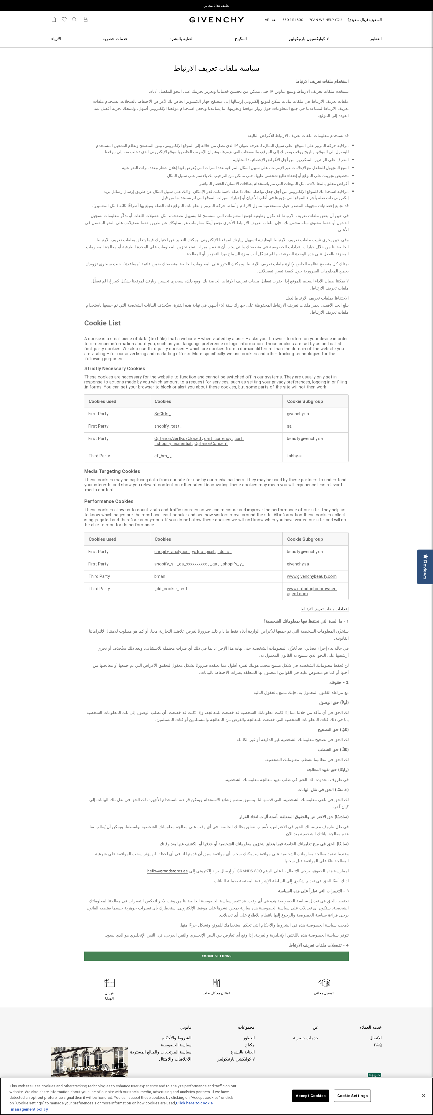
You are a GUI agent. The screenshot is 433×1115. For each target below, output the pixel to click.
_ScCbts (162, 413)
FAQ (378, 1045)
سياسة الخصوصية (176, 1045)
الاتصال (375, 1037)
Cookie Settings (216, 956)
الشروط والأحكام (176, 1037)
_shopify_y (231, 564)
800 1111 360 (292, 19)
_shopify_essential (173, 443)
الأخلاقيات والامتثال (175, 1059)
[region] (216, 1096)
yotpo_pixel (203, 551)
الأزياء (56, 38)
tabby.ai (294, 456)
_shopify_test (168, 426)
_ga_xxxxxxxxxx (192, 564)
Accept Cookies (310, 1096)
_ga (214, 564)
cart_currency (218, 438)
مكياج (250, 1045)
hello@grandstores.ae (167, 870)
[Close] (423, 1095)
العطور (376, 38)
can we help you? (325, 19)
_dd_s (223, 551)
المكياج (241, 38)
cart (239, 438)
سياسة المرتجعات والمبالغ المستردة (160, 1052)
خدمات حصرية (115, 38)
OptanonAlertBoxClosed (178, 438)
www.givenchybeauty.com (312, 576)
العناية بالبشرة (181, 38)
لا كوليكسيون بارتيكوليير (308, 38)
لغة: (271, 19)
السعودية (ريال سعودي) (365, 19)
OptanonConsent (211, 443)
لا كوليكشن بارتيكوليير (236, 1059)
